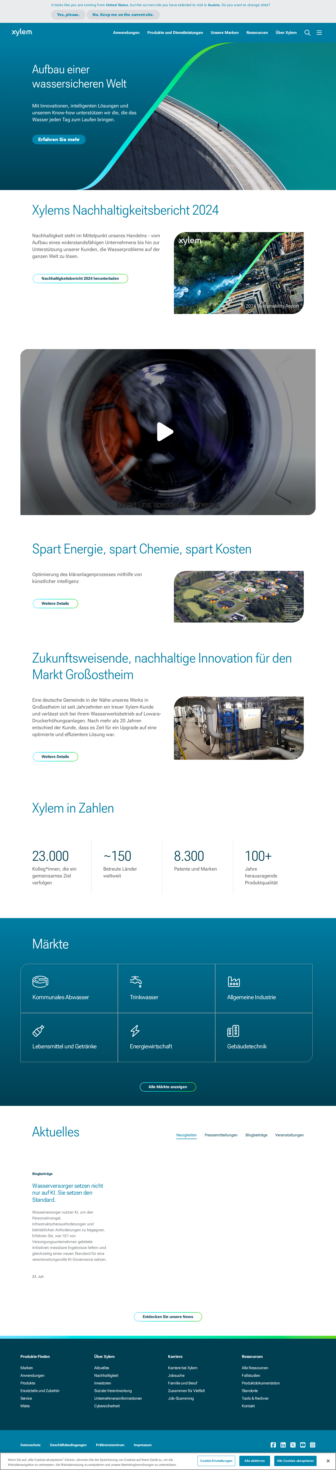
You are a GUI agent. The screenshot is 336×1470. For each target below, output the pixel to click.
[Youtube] (303, 1445)
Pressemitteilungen (221, 1135)
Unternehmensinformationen (118, 1398)
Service (26, 1398)
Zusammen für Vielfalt (186, 1390)
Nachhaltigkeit (106, 1375)
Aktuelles (101, 1368)
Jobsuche (176, 1375)
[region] (168, 1461)
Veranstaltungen (289, 1135)
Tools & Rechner (255, 1398)
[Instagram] (313, 1445)
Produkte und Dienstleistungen (175, 32)
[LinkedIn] (283, 1445)
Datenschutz (30, 1445)
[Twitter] (293, 1445)
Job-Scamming (181, 1398)
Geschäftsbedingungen (68, 1445)
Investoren (102, 1383)
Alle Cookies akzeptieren (295, 1461)
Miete (25, 1406)
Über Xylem (286, 32)
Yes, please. (68, 14)
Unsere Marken (225, 32)
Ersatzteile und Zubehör (40, 1390)
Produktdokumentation (261, 1383)
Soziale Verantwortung (113, 1390)
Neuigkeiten (186, 1135)
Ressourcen (257, 32)
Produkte (27, 1383)
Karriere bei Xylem (182, 1368)
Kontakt (248, 1406)
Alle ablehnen (254, 1461)
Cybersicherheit (107, 1406)
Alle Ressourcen (255, 1368)
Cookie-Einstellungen (216, 1461)
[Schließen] (328, 1460)
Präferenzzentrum (110, 1445)
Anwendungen (126, 32)
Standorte (250, 1390)
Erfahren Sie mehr (59, 139)
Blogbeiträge (256, 1135)
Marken (26, 1368)
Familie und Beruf (182, 1383)
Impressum (143, 1445)
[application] (168, 432)
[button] (168, 432)
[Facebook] (273, 1445)
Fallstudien (251, 1375)
